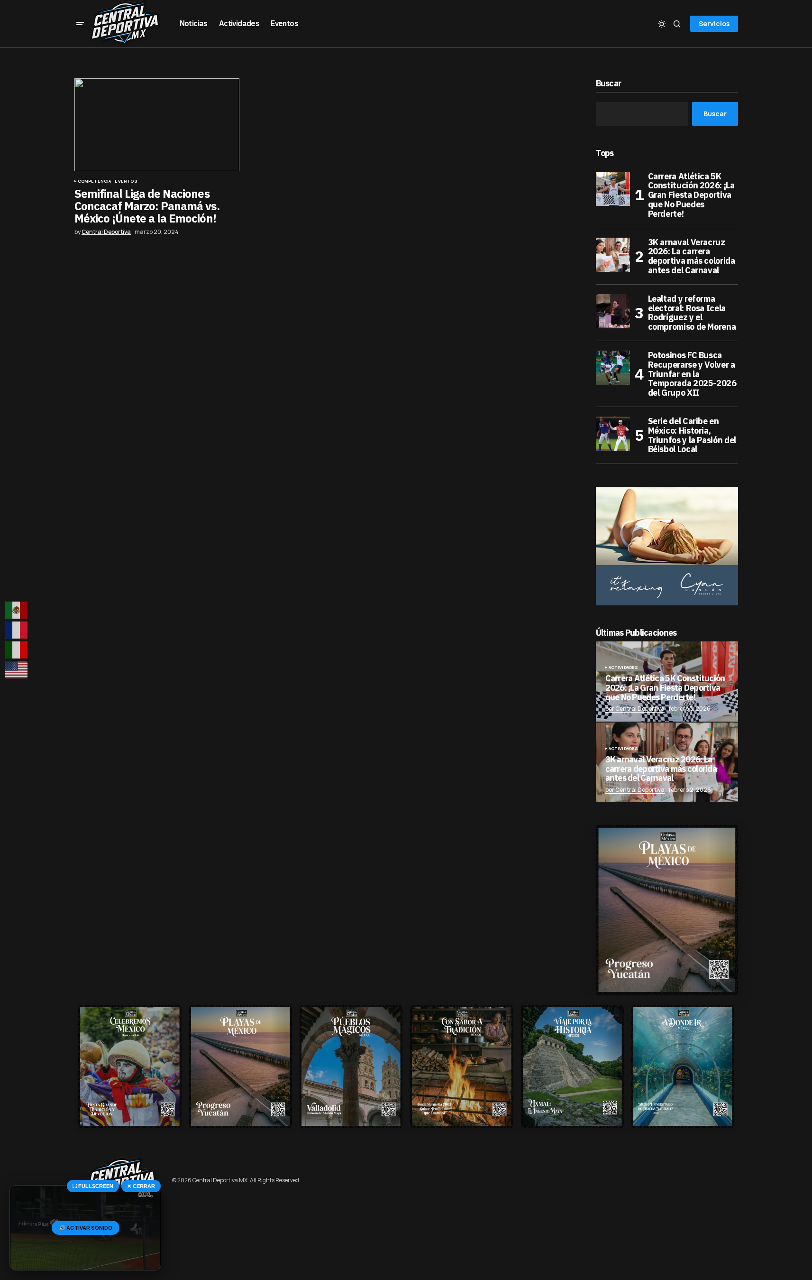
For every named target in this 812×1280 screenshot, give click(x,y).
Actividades (624, 667)
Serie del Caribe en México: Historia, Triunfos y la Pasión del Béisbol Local (692, 435)
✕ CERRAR (141, 1186)
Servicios (714, 23)
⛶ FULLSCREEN (93, 1186)
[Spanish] (16, 610)
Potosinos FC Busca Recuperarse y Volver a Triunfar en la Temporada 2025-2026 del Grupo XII (692, 374)
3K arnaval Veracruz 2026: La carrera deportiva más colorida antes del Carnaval (691, 256)
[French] (16, 630)
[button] (80, 23)
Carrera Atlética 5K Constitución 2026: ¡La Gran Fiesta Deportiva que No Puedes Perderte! (691, 195)
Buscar (608, 84)
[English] (16, 669)
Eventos (126, 181)
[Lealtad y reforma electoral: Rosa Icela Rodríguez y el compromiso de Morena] (613, 311)
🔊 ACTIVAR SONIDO (85, 1227)
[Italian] (16, 650)
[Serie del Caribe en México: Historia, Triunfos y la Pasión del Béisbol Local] (613, 434)
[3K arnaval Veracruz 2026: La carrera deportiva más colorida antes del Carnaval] (613, 255)
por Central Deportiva (635, 709)
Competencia (94, 181)
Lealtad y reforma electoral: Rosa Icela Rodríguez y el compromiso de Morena (692, 313)
